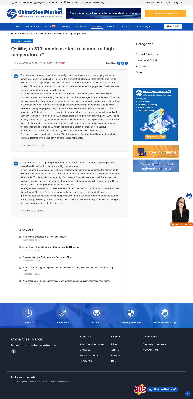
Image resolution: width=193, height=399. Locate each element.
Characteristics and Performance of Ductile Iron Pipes (47, 257)
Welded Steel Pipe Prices (60, 381)
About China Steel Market (92, 344)
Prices (50, 26)
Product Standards (147, 54)
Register (178, 2)
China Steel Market (34, 13)
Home (17, 26)
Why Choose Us (150, 350)
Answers (97, 26)
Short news (125, 26)
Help (113, 361)
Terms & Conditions (89, 355)
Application (142, 66)
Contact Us (85, 350)
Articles (110, 26)
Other (139, 72)
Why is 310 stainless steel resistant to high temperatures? (59, 33)
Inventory (66, 26)
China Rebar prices (19, 381)
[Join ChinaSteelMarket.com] (155, 114)
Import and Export (146, 60)
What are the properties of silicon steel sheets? (44, 237)
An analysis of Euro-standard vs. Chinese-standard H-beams (50, 247)
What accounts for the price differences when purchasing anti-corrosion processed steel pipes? (66, 281)
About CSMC (173, 26)
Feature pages (143, 26)
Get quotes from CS (166, 13)
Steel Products (32, 26)
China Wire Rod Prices (38, 381)
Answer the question (22, 41)
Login (167, 2)
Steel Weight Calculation (154, 344)
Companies (81, 26)
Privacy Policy (86, 361)
